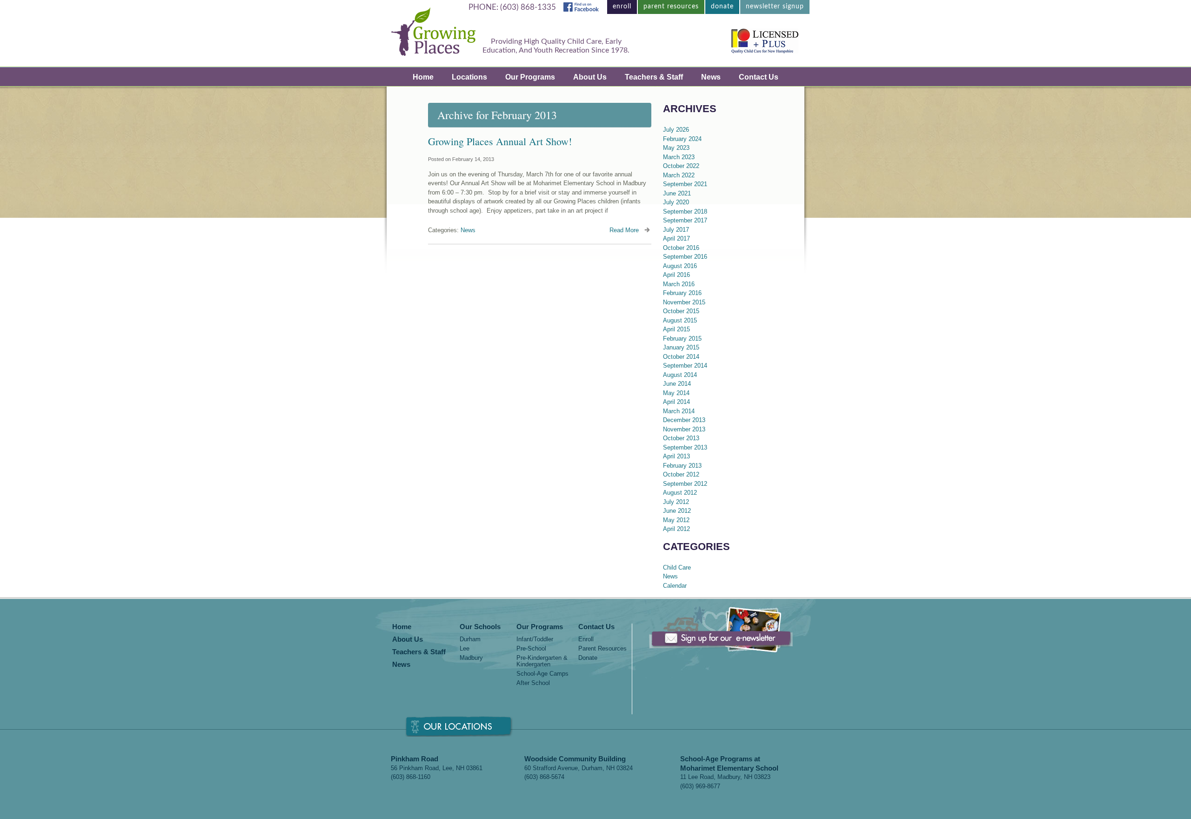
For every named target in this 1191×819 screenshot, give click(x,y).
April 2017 (676, 238)
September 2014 (685, 365)
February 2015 (682, 338)
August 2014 (680, 374)
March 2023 (679, 157)
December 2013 (684, 419)
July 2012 (676, 501)
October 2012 (681, 474)
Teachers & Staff (654, 77)
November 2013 (684, 429)
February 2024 (682, 138)
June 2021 (677, 193)
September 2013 (685, 447)
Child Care (677, 567)
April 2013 (676, 456)
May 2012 (676, 520)
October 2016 (681, 247)
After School (533, 683)
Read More (624, 230)
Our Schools (480, 627)
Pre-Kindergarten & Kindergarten (542, 661)
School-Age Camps (542, 674)
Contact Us (758, 77)
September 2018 (685, 211)
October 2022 (681, 165)
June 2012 (677, 510)
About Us (590, 77)
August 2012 (680, 492)
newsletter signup (775, 6)
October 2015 (681, 311)
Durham (470, 639)
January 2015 (681, 347)
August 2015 (680, 320)
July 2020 (676, 202)
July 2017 (676, 229)
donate (722, 6)
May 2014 (676, 392)
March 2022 (679, 175)
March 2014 (679, 411)
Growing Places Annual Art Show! (500, 141)
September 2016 (685, 256)
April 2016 (676, 274)
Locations (469, 77)
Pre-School (531, 648)
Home (423, 77)
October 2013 (681, 438)
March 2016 (679, 284)
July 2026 (676, 129)
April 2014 (676, 401)
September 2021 (685, 184)
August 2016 (680, 265)
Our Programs (530, 77)
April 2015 (676, 329)
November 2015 (684, 302)
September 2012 (685, 483)
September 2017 (685, 220)
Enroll (586, 639)
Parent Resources (602, 648)
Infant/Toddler (534, 639)
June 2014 (677, 383)
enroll (622, 6)
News (711, 77)
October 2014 (681, 356)
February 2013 (682, 465)
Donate (587, 658)
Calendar (675, 585)
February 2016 (682, 292)
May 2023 (676, 147)
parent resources (671, 6)
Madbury (471, 658)
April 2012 (676, 528)
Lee (464, 648)
